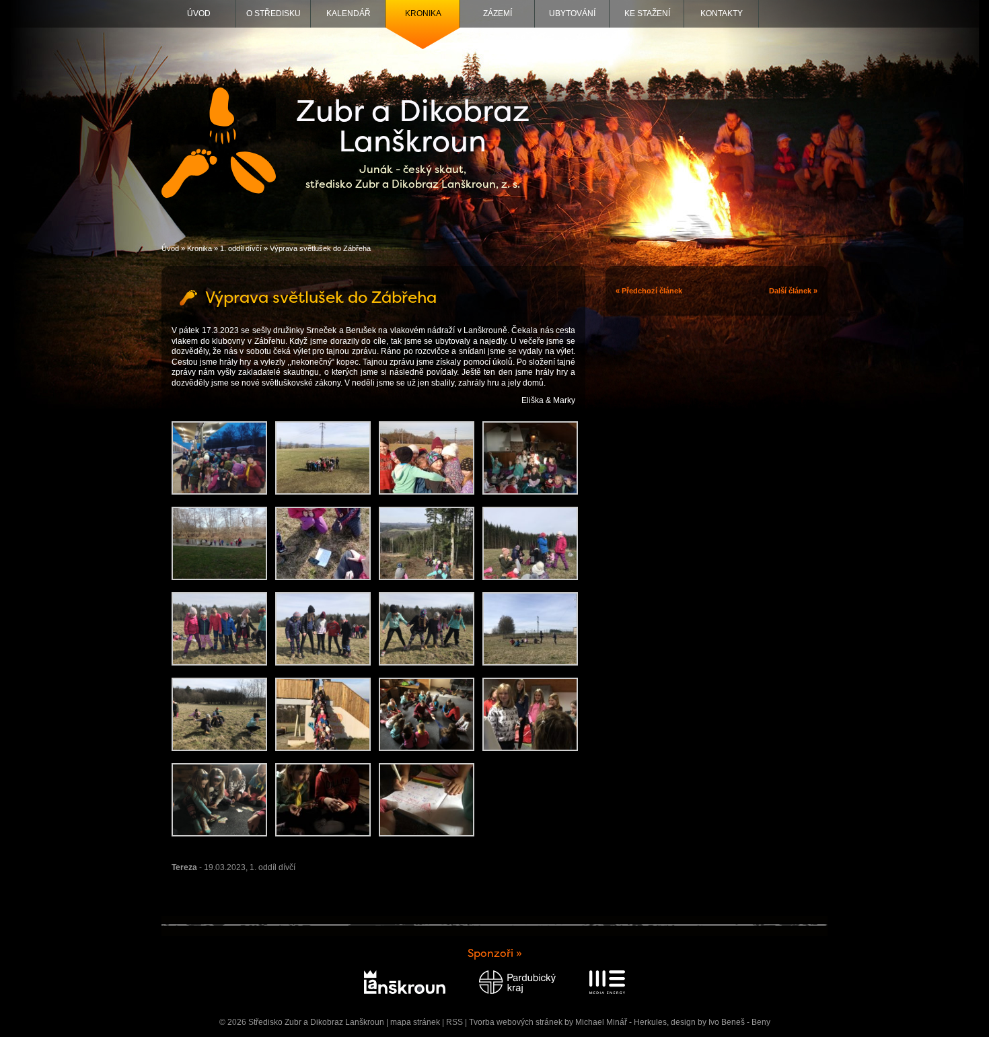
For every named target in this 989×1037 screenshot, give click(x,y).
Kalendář (348, 13)
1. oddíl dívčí (241, 248)
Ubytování (572, 13)
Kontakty (721, 13)
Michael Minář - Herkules (621, 1022)
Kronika (423, 13)
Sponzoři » (495, 953)
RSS (454, 1022)
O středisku (273, 13)
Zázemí (497, 13)
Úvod (199, 13)
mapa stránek (415, 1022)
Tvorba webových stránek (515, 1022)
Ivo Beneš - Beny (739, 1022)
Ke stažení (647, 13)
